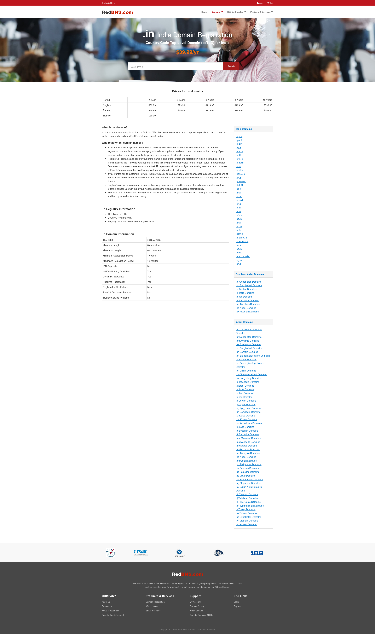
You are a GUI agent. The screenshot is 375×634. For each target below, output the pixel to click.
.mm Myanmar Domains (248, 438)
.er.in (238, 222)
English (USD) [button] (108, 3)
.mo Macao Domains (246, 445)
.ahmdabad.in (243, 256)
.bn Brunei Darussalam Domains (253, 355)
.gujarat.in (241, 181)
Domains (216, 11)
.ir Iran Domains (244, 296)
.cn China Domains (246, 370)
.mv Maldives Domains (248, 304)
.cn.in (239, 263)
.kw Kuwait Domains (246, 419)
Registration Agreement (113, 614)
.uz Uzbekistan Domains (248, 517)
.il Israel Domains (245, 385)
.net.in (239, 155)
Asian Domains (244, 322)
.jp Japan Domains (245, 404)
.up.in (239, 226)
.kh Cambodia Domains (248, 412)
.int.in (239, 204)
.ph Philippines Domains (248, 464)
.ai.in (238, 230)
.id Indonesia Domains (247, 382)
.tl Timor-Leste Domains (248, 501)
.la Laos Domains (245, 426)
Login (261, 3)
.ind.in (239, 143)
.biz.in (239, 196)
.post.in (239, 170)
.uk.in (239, 177)
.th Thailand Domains (247, 494)
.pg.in (239, 260)
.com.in (239, 233)
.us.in (239, 245)
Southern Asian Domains (250, 274)
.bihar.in (240, 162)
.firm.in (239, 151)
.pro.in (239, 215)
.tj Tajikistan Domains (247, 498)
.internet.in (241, 237)
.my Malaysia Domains (248, 453)
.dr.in (238, 192)
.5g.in (239, 248)
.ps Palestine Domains (247, 471)
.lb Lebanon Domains (247, 430)
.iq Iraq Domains (244, 393)
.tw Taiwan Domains (246, 513)
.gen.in (239, 140)
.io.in (238, 166)
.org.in (239, 136)
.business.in (242, 241)
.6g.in (239, 218)
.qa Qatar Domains (245, 475)
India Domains (244, 129)
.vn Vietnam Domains (247, 520)
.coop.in (240, 200)
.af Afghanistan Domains (248, 281)
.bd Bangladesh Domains (249, 285)
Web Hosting (152, 606)
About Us (106, 601)
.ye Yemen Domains (246, 524)
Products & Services (260, 11)
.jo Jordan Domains (246, 400)
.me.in (239, 252)
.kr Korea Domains (245, 415)
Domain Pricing (197, 606)
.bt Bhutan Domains (246, 289)
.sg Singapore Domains (248, 483)
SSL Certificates (235, 11)
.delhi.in (240, 185)
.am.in (239, 207)
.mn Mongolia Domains (248, 442)
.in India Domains (245, 292)
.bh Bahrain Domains (247, 351)
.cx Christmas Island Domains (251, 374)
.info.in (239, 159)
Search (231, 66)
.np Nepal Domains (246, 308)
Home (204, 11)
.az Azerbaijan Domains (248, 344)
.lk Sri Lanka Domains (247, 300)
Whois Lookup (196, 610)
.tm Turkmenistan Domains (250, 505)
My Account (195, 601)
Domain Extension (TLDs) (202, 614)
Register (237, 606)
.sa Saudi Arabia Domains (249, 479)
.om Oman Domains (246, 460)
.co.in (239, 147)
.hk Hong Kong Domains (248, 378)
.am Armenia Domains (247, 340)
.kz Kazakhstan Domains (249, 423)
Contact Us (107, 606)
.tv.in (238, 211)
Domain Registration (155, 601)
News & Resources (110, 610)
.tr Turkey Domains (245, 509)
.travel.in (240, 173)
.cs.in (238, 188)
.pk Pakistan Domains (247, 311)
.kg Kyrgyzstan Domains (248, 408)
